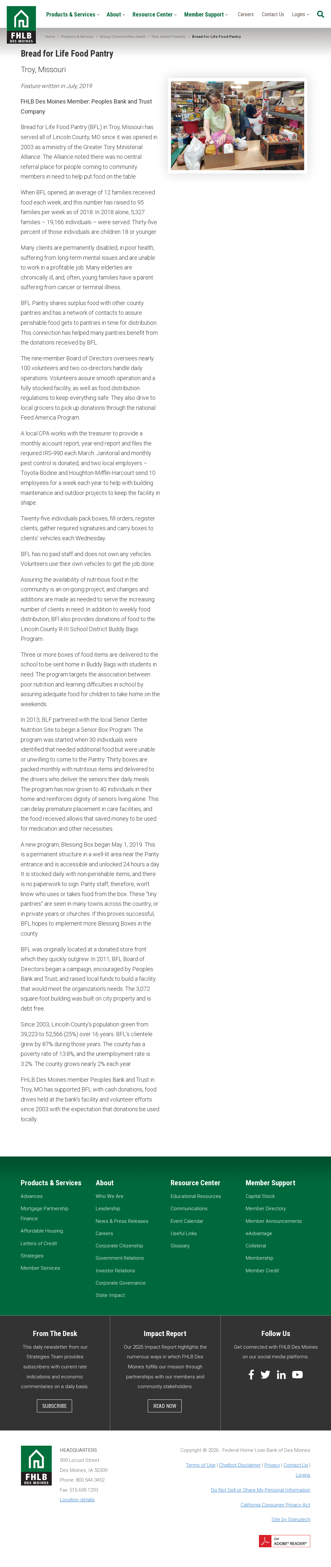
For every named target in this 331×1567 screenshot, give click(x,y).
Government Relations (120, 1258)
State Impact (110, 1295)
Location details (77, 1500)
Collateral (256, 1246)
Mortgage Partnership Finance (45, 1214)
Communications (189, 1208)
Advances (32, 1196)
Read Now (164, 1406)
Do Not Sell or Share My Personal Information (260, 1490)
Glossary (180, 1246)
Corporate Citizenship (119, 1246)
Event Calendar (187, 1221)
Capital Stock (260, 1196)
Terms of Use (201, 1465)
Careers (246, 14)
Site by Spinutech (291, 1519)
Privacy (272, 1465)
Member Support (204, 14)
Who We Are (109, 1196)
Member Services (40, 1268)
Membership (259, 1258)
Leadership (108, 1208)
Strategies (32, 1256)
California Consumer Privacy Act (275, 1505)
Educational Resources (196, 1196)
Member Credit (262, 1271)
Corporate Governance (121, 1283)
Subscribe (54, 1406)
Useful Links (184, 1233)
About (114, 14)
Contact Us (273, 14)
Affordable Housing (42, 1231)
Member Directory (266, 1208)
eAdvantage (259, 1233)
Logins (299, 14)
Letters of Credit (39, 1243)
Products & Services (71, 14)
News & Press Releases (122, 1221)
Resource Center (153, 14)
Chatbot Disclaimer (240, 1465)
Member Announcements (274, 1221)
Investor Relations (115, 1271)
